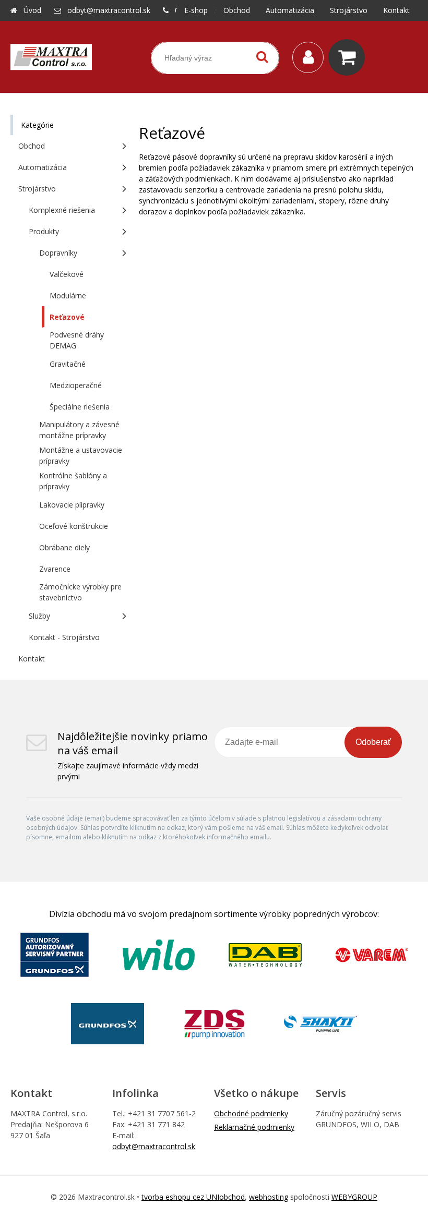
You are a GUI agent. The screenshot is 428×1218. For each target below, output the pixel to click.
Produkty (44, 231)
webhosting (268, 1197)
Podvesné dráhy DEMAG (77, 340)
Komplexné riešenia (62, 210)
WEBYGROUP (354, 1197)
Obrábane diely (64, 547)
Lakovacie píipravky (71, 505)
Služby (39, 616)
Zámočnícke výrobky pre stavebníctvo (80, 592)
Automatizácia (42, 167)
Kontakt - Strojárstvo (64, 637)
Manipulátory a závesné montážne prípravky (79, 429)
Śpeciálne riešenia (80, 407)
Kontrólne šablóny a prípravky (73, 481)
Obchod (31, 146)
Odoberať (373, 742)
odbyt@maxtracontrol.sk (108, 10)
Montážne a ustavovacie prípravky (80, 455)
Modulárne (68, 295)
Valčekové (67, 274)
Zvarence (54, 569)
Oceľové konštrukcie (73, 526)
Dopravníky (58, 253)
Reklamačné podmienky (254, 1127)
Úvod (32, 10)
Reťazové (67, 317)
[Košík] (349, 57)
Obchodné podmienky (251, 1113)
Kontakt (31, 659)
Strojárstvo (37, 189)
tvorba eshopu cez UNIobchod (193, 1197)
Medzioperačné (76, 385)
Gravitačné (68, 364)
